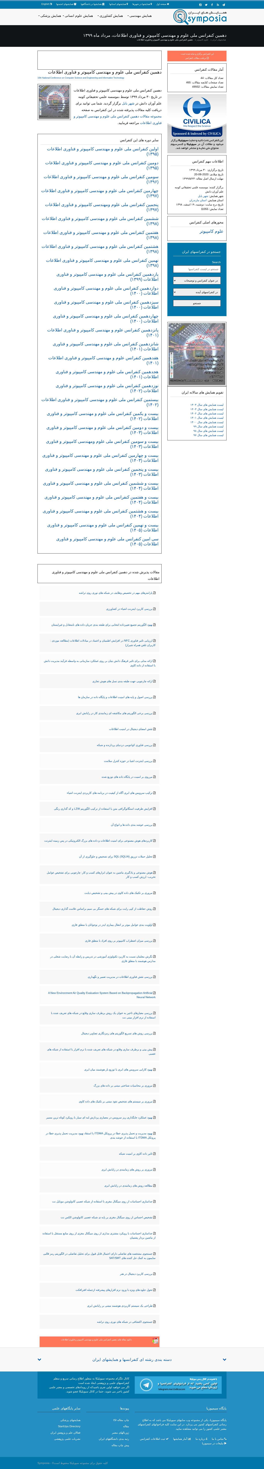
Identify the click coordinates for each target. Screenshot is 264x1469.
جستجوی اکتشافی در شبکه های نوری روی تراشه (124, 1321)
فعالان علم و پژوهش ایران (65, 1432)
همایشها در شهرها (141, 4)
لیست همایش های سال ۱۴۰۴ (206, 404)
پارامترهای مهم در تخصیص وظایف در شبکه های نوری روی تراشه (115, 592)
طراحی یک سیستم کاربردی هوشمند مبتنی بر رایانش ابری (119, 1305)
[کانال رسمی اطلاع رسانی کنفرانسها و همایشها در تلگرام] (178, 1384)
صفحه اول (161, 4)
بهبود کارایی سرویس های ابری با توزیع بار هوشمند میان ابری (118, 1069)
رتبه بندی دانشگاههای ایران (114, 1438)
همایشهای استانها (117, 4)
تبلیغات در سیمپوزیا (213, 1443)
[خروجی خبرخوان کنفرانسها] (218, 5)
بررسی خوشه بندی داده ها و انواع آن (131, 824)
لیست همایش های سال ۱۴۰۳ (206, 409)
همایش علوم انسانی (79, 16)
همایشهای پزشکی (70, 1420)
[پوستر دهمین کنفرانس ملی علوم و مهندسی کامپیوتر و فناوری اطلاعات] (197, 353)
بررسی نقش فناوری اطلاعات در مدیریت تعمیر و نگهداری (120, 976)
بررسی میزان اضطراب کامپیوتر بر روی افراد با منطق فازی (118, 940)
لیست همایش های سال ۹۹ (208, 426)
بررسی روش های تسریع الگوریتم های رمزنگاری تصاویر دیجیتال (116, 1033)
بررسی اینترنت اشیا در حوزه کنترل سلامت (128, 760)
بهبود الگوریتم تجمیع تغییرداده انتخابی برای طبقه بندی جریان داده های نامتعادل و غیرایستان (101, 624)
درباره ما (200, 1438)
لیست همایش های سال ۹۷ (208, 435)
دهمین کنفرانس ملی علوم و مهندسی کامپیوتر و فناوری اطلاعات (165, 40)
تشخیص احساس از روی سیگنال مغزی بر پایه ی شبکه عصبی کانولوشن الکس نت (106, 1217)
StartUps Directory (69, 1426)
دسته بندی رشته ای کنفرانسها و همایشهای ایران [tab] (132, 1359)
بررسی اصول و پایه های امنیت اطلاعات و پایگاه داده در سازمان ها (115, 697)
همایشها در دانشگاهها (91, 4)
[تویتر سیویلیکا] (206, 5)
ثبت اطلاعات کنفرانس (152, 1438)
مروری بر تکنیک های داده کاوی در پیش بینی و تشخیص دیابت (118, 892)
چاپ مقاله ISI (121, 1420)
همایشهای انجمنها (64, 4)
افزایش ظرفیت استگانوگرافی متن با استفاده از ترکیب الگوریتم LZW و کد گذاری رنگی (103, 808)
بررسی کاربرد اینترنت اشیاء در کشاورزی (129, 608)
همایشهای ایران (219, 40)
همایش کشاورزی (111, 16)
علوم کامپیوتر (203, 40)
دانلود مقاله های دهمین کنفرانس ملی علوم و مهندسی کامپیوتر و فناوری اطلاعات (96, 1339)
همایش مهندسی (140, 16)
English (45, 4)
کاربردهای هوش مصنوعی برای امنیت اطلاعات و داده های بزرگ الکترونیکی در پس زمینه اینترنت (98, 840)
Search (216, 262)
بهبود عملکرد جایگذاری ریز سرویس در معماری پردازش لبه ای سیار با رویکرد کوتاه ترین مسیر (99, 1117)
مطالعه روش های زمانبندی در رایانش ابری (128, 1185)
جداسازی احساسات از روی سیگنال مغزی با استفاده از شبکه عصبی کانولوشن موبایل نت (102, 1201)
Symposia (43, 1463)
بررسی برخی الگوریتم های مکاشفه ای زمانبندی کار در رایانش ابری (114, 713)
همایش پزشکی (50, 16)
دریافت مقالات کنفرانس (195, 58)
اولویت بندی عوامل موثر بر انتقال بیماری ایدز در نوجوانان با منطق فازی (112, 924)
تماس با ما (218, 1438)
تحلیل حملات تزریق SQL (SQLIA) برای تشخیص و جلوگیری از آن (115, 856)
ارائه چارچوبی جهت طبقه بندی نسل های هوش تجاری (122, 681)
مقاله (126, 1426)
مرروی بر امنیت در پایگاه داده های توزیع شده (127, 776)
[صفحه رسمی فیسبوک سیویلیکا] (212, 5)
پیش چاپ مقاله (120, 1445)
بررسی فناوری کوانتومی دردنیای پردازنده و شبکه (124, 745)
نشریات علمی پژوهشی (67, 1438)
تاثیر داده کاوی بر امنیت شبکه (135, 1153)
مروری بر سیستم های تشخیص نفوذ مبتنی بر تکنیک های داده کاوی (115, 1101)
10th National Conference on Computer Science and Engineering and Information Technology (80, 78)
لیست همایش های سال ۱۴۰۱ (206, 417)
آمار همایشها (180, 1438)
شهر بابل (203, 196)
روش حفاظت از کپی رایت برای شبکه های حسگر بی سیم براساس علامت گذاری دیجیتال (102, 908)
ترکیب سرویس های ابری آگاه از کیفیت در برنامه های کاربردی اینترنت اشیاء (109, 792)
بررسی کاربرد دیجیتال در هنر (136, 1273)
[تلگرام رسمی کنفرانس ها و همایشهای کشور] (224, 5)
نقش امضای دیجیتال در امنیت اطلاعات (130, 729)
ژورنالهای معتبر (120, 1432)
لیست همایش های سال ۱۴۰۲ (206, 413)
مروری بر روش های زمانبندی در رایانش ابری (126, 1169)
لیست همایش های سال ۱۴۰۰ (206, 422)
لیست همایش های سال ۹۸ (208, 430)
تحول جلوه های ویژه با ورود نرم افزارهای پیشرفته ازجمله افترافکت (114, 1289)
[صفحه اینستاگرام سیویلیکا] (200, 5)
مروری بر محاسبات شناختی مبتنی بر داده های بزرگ (123, 1085)
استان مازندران (198, 200)
